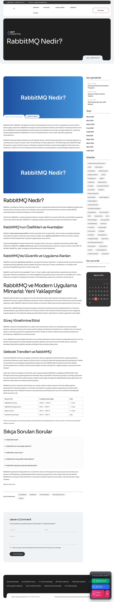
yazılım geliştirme (101, 250)
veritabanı (91, 235)
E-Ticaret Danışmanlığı (45, 582)
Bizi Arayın (99, 586)
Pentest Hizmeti (79, 596)
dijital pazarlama (92, 174)
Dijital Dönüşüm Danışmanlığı (52, 586)
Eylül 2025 (89, 136)
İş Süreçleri (105, 253)
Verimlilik (101, 231)
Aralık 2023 (90, 151)
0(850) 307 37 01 (19, 2)
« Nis (89, 275)
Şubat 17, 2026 (10, 117)
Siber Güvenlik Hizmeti (69, 596)
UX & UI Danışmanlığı (71, 586)
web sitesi (105, 238)
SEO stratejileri (92, 220)
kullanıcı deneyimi (93, 193)
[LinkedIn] (101, 2)
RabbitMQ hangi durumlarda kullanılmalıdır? (21, 465)
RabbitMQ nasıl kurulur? (14, 453)
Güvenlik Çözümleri (102, 186)
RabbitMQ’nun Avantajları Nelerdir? (19, 446)
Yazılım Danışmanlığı (12, 582)
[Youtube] (104, 2)
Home (87, 58)
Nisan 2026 (90, 117)
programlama (91, 212)
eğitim (101, 178)
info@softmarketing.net (40, 2)
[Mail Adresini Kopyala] (107, 594)
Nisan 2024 (90, 143)
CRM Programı (58, 596)
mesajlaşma (22, 494)
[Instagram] (107, 2)
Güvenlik (90, 186)
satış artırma (98, 216)
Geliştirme (91, 182)
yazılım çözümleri (93, 253)
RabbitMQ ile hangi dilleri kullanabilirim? (20, 459)
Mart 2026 (89, 120)
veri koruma (91, 231)
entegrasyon (91, 178)
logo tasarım (91, 197)
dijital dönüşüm (103, 171)
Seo (107, 216)
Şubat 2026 (90, 124)
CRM (89, 167)
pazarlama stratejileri (94, 208)
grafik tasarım (102, 182)
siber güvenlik (105, 220)
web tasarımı (102, 246)
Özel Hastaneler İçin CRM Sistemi (97, 103)
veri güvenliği (101, 227)
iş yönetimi (91, 189)
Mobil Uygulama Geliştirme (15, 586)
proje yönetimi (104, 212)
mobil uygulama (104, 197)
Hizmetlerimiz (88, 596)
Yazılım (21, 498)
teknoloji (103, 223)
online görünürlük (93, 205)
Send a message (18, 554)
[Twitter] (73, 497)
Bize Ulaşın (101, 10)
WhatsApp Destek (101, 581)
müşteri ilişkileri (92, 201)
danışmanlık (91, 171)
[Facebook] (96, 2)
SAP (89, 216)
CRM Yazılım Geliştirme (79, 582)
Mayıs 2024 (90, 139)
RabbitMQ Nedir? (12, 440)
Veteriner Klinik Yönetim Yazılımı (96, 95)
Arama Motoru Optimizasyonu (96, 163)
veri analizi (91, 227)
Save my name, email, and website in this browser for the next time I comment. (36, 548)
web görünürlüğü (92, 238)
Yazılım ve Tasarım (32, 116)
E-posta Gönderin (98, 594)
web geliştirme (102, 235)
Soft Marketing (19, 117)
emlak (103, 174)
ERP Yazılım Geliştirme (62, 582)
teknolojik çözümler (58, 494)
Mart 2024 (89, 147)
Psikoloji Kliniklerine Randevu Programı (98, 87)
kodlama (101, 189)
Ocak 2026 (90, 128)
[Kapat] (109, 574)
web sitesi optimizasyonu (95, 242)
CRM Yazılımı (98, 167)
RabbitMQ (33, 494)
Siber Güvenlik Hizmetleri (33, 586)
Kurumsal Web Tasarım (28, 582)
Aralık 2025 (90, 132)
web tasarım (91, 246)
